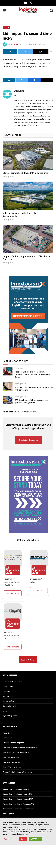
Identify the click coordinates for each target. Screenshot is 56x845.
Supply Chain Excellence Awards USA (18, 794)
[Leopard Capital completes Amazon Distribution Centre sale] (28, 239)
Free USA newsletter (11, 757)
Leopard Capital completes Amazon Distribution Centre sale (27, 258)
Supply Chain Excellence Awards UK (12, 635)
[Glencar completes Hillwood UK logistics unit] (28, 155)
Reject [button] (23, 839)
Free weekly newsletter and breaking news (20, 747)
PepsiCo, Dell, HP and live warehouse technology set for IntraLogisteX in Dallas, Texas (33, 374)
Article (6, 27)
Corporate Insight (10, 706)
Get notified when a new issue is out (17, 772)
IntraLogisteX (8, 814)
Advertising (7, 733)
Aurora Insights (9, 701)
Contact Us (7, 738)
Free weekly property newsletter (16, 752)
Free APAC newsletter (12, 767)
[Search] (51, 10)
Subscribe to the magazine (13, 743)
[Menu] (4, 10)
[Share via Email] (40, 51)
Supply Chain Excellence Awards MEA (18, 799)
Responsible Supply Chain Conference (18, 809)
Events (5, 711)
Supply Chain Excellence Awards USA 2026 (12, 582)
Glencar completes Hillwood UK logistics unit (25, 172)
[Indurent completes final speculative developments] (28, 196)
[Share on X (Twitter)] (25, 51)
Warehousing (8, 686)
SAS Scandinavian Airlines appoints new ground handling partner (31, 401)
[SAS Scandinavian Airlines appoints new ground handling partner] (8, 399)
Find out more (12, 593)
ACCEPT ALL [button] (35, 839)
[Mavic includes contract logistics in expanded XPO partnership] (8, 386)
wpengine (14, 44)
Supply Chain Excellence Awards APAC (18, 804)
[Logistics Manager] (28, 10)
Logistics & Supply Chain (13, 681)
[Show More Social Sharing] (50, 51)
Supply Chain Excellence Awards (16, 789)
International (8, 696)
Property (6, 691)
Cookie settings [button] (10, 839)
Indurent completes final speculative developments (21, 214)
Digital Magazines (10, 716)
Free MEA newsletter (11, 762)
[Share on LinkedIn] (10, 51)
